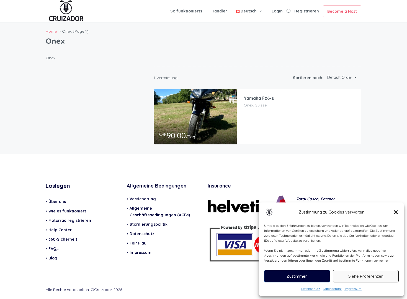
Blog (52, 258)
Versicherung (143, 198)
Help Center (60, 229)
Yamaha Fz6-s (259, 98)
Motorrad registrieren (69, 220)
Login (277, 11)
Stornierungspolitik (149, 224)
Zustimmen (297, 276)
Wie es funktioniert (67, 211)
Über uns (57, 201)
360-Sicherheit (62, 239)
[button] (396, 212)
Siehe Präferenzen (365, 276)
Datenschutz (310, 289)
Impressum (353, 289)
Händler (219, 11)
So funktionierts (186, 11)
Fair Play (138, 243)
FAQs (53, 248)
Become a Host (342, 11)
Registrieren (306, 11)
